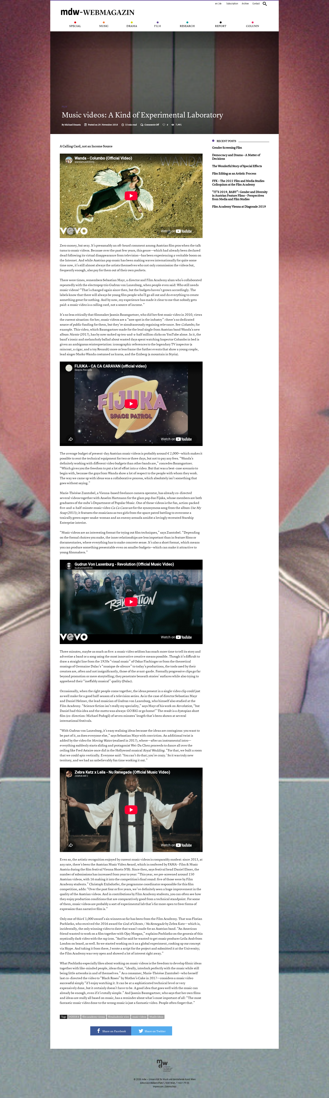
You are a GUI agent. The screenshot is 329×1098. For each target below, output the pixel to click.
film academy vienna (93, 1016)
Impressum (158, 1086)
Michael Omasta (73, 124)
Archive (245, 3)
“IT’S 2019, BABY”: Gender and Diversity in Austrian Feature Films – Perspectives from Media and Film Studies (240, 195)
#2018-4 (74, 1016)
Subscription (232, 3)
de (220, 3)
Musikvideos (156, 1016)
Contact (256, 3)
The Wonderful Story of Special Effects (237, 166)
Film (64, 107)
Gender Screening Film (227, 147)
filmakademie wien (118, 1016)
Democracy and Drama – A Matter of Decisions (236, 157)
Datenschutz (170, 1086)
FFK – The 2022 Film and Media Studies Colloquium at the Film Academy (238, 182)
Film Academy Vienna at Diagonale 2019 (239, 206)
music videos (139, 1016)
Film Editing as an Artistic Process (234, 173)
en (216, 3)
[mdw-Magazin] (98, 7)
